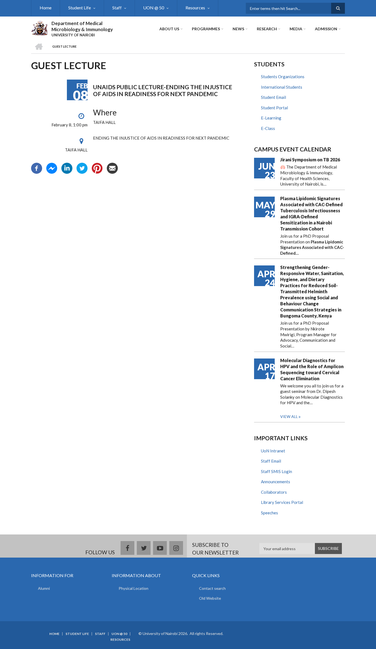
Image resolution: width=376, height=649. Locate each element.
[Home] (39, 27)
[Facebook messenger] (51, 167)
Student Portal (274, 107)
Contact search (212, 588)
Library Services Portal (282, 502)
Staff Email (271, 460)
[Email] (112, 167)
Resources (195, 7)
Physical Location (133, 588)
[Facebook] (36, 167)
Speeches (269, 512)
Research (267, 28)
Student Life (79, 7)
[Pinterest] (97, 167)
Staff (117, 7)
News (238, 28)
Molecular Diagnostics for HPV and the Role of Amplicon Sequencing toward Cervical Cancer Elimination (312, 369)
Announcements (275, 481)
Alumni (44, 588)
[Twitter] (82, 167)
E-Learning (271, 117)
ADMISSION (326, 28)
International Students (281, 87)
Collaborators (274, 492)
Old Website (210, 598)
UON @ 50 (153, 7)
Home (45, 7)
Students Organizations (282, 76)
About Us (169, 28)
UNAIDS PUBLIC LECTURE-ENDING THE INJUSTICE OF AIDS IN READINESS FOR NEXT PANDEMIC (162, 90)
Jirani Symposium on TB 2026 (310, 159)
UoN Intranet (273, 450)
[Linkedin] (66, 167)
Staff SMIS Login (276, 471)
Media (296, 28)
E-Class (268, 128)
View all (289, 416)
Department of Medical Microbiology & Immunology (82, 26)
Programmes (206, 28)
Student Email (273, 97)
